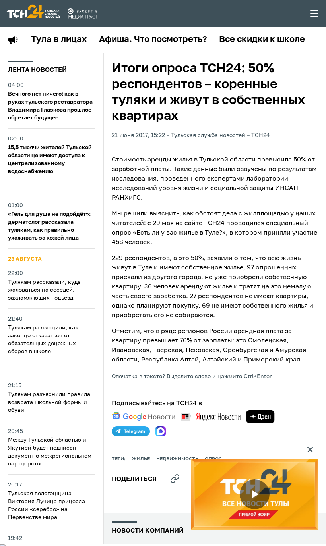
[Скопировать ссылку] (175, 478)
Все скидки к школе (262, 39)
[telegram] (131, 431)
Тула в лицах (59, 39)
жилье (141, 459)
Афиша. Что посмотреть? (153, 39)
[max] (160, 431)
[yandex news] (211, 416)
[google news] (143, 416)
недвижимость (177, 459)
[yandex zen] (260, 416)
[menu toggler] (315, 13)
